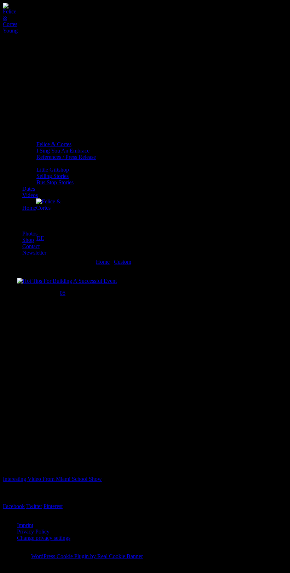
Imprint (25, 525)
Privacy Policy (33, 532)
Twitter (34, 506)
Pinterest (53, 506)
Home (103, 262)
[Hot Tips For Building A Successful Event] (67, 281)
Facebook (14, 506)
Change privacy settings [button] (43, 538)
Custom (122, 262)
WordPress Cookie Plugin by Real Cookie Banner (87, 556)
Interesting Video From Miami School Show (52, 479)
